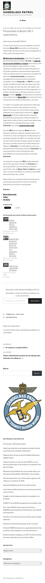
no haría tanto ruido (26, 126)
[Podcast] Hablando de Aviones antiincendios (19, 485)
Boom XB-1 (22, 97)
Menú (24, 20)
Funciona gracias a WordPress (13, 578)
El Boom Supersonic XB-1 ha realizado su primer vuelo (13, 225)
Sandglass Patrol (18, 12)
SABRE (18, 95)
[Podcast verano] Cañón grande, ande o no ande (20, 524)
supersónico (11, 317)
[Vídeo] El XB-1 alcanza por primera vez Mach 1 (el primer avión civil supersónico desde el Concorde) (14, 247)
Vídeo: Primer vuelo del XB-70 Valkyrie (13, 268)
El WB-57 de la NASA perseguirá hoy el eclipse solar (22, 503)
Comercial (10, 314)
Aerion (5, 95)
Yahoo (5, 197)
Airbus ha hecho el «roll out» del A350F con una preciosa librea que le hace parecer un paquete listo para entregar (22, 464)
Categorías (7, 559)
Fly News (6, 200)
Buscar (6, 369)
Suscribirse (35, 301)
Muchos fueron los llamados (13, 58)
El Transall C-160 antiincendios (14, 444)
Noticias (20, 314)
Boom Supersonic (10, 194)
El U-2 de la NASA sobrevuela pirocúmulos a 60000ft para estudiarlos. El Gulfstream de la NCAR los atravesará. (22, 510)
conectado (24, 330)
